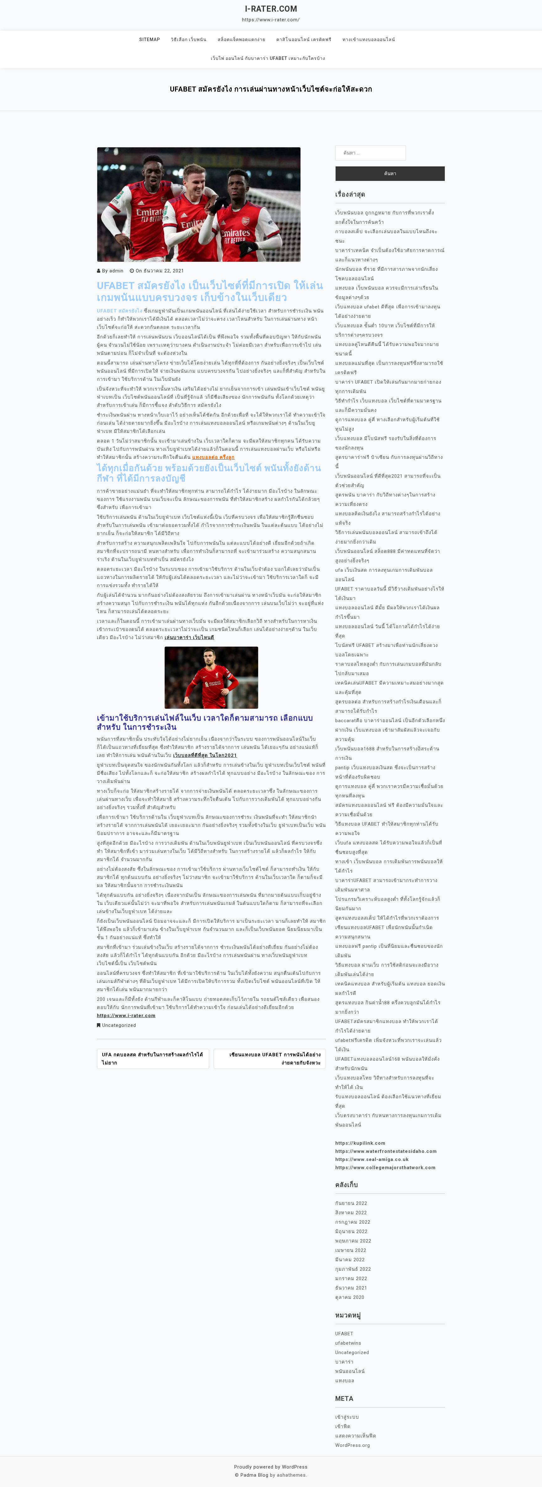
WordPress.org (352, 1445)
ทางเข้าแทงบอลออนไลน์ (369, 39)
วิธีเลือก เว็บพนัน (189, 39)
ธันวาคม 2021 (351, 1288)
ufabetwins (348, 1343)
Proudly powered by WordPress (271, 1467)
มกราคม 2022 (351, 1278)
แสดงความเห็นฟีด (355, 1436)
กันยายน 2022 (351, 1203)
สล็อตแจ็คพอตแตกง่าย (241, 39)
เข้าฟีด (343, 1426)
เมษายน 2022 (350, 1250)
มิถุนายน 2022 (351, 1231)
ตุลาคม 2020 (349, 1297)
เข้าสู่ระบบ (347, 1417)
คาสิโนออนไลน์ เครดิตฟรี (304, 39)
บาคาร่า (344, 1362)
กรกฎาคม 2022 (352, 1222)
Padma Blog (254, 1475)
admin (116, 271)
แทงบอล (344, 1381)
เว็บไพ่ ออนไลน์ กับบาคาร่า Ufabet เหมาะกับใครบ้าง (268, 58)
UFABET (344, 1334)
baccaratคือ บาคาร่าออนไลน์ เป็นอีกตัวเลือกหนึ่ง (390, 720)
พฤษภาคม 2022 (353, 1241)
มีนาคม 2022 (350, 1260)
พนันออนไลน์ (350, 1371)
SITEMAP (149, 39)
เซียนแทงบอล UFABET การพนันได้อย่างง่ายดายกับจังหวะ (275, 1059)
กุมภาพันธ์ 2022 (353, 1269)
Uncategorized (119, 1025)
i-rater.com (271, 8)
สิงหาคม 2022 (351, 1213)
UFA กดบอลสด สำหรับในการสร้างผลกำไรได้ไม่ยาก (152, 1059)
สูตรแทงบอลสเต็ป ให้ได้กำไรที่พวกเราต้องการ (387, 918)
